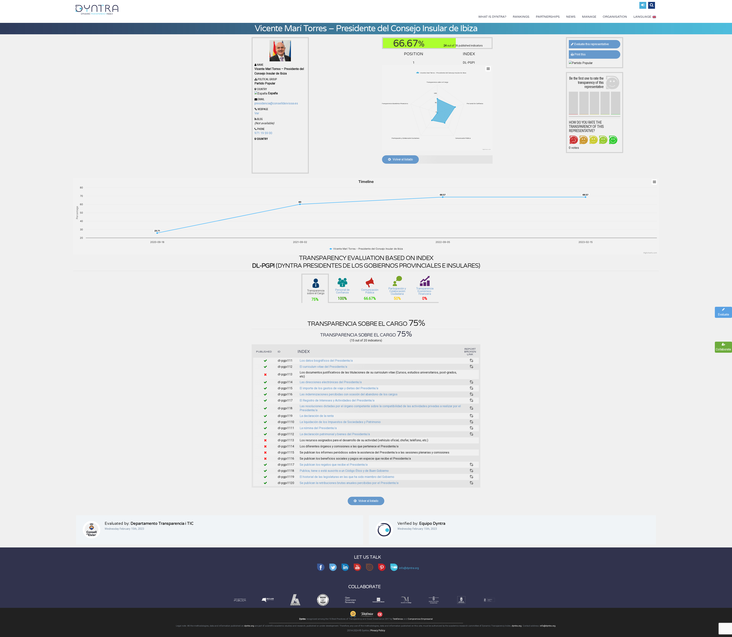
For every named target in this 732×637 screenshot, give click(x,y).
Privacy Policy (377, 630)
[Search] (651, 5)
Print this (580, 54)
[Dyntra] (97, 9)
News (570, 17)
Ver (256, 113)
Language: (643, 17)
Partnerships (548, 17)
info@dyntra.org (547, 626)
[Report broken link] (471, 360)
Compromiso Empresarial (420, 619)
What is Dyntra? (492, 17)
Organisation (615, 17)
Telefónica (398, 619)
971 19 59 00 (263, 133)
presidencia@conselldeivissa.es (276, 103)
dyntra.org (249, 626)
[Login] (642, 5)
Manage (589, 17)
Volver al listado (402, 159)
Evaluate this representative (591, 44)
